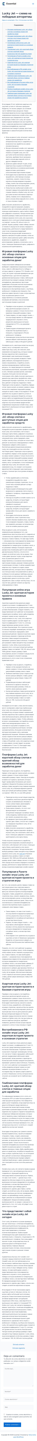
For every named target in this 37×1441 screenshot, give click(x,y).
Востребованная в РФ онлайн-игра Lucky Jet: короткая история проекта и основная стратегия (20, 71)
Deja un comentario (8, 20)
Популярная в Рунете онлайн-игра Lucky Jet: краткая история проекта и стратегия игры (20, 58)
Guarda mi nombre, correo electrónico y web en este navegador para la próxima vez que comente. (18, 1417)
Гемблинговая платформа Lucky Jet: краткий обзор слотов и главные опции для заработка (19, 78)
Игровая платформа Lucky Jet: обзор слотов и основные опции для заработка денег (19, 32)
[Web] (18, 1407)
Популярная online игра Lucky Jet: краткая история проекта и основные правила (20, 45)
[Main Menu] (33, 4)
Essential (11, 3)
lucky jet (22, 854)
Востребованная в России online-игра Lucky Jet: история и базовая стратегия (20, 85)
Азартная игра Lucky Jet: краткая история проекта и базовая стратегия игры (20, 65)
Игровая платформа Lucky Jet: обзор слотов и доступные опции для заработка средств (19, 38)
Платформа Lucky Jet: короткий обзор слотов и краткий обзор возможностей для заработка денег (20, 51)
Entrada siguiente (19, 1348)
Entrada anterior (18, 1344)
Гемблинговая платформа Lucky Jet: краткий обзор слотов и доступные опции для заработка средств (19, 96)
